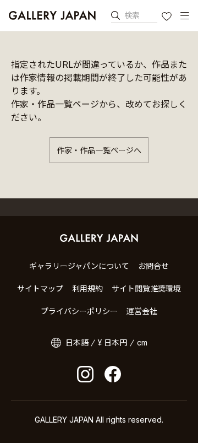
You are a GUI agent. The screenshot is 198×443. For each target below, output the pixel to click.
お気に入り (168, 18)
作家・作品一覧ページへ (99, 150)
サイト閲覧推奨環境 (146, 288)
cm (142, 342)
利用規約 (87, 288)
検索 (132, 15)
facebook (113, 374)
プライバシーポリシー (79, 311)
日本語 (77, 342)
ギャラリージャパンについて (79, 266)
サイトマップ (40, 288)
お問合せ (153, 266)
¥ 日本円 (112, 342)
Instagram (85, 374)
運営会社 (142, 311)
